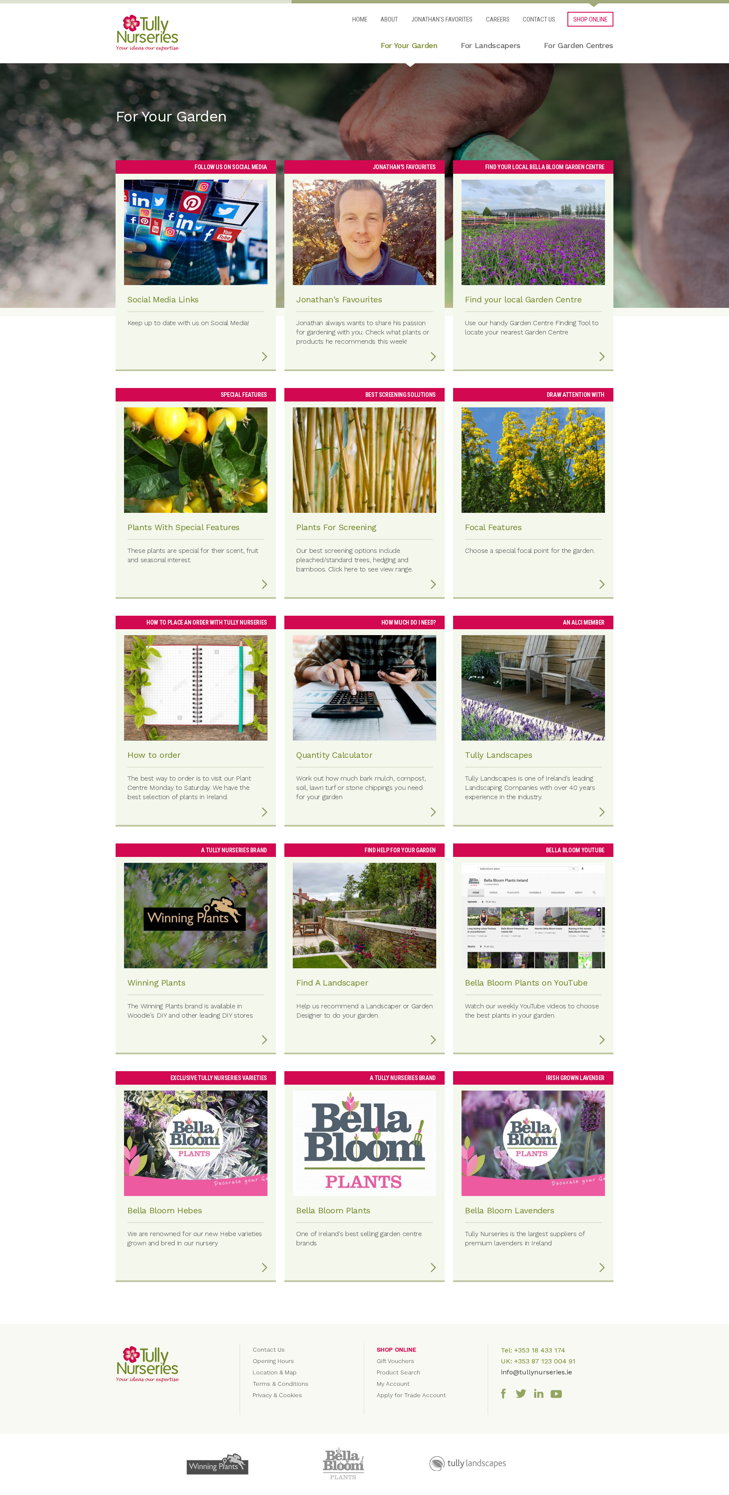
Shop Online (396, 1349)
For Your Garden (409, 45)
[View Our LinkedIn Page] (541, 1392)
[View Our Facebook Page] (505, 1392)
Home (359, 19)
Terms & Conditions (280, 1383)
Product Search (398, 1372)
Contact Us (539, 19)
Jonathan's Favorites (441, 19)
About (389, 19)
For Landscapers (491, 45)
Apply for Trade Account (411, 1395)
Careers (498, 19)
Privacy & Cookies (277, 1395)
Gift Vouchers (395, 1361)
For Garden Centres (578, 45)
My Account (393, 1383)
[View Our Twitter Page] (523, 1392)
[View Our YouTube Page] (559, 1392)
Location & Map (275, 1372)
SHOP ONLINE (590, 19)
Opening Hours (273, 1361)
